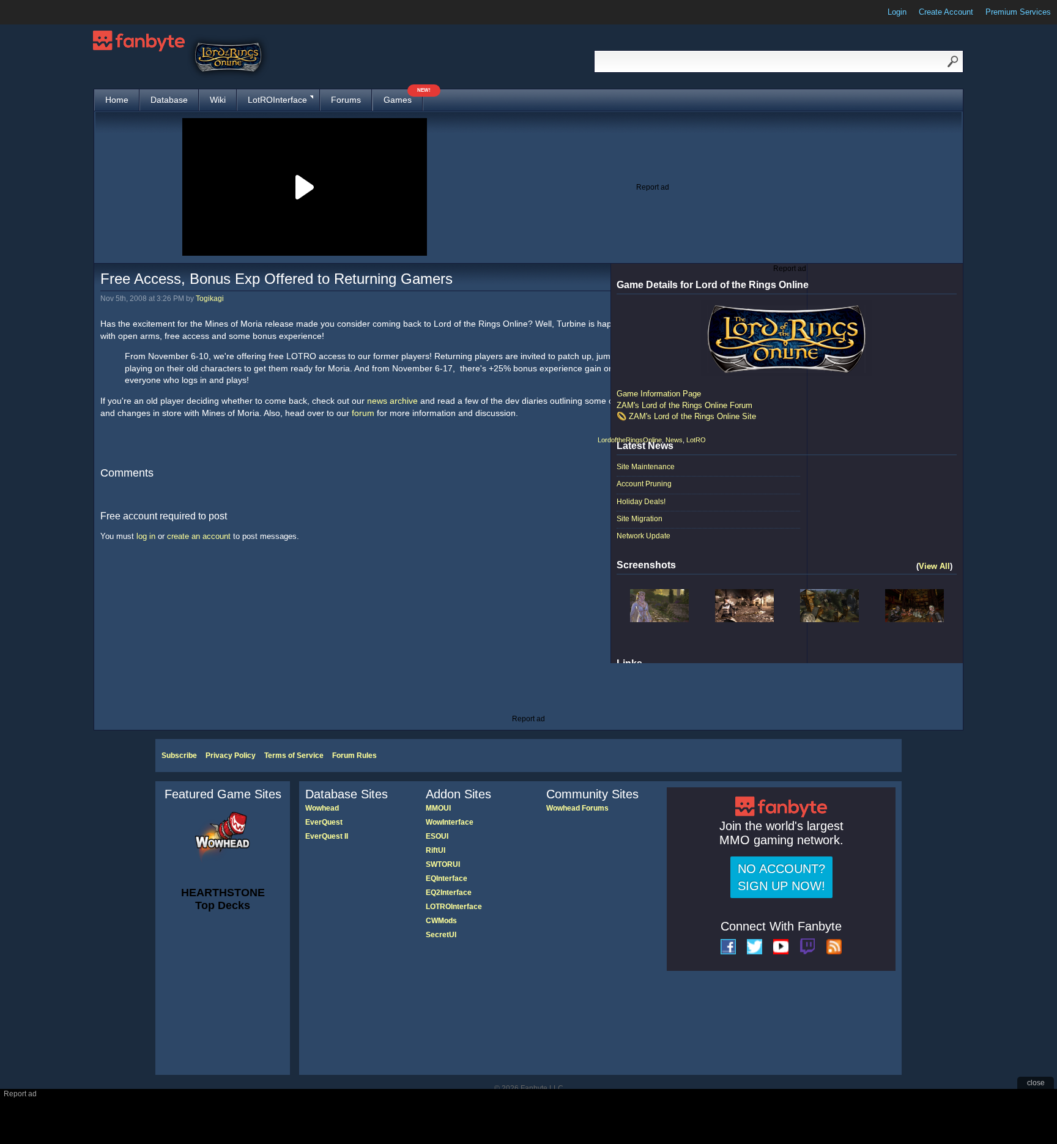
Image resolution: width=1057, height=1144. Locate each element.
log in (145, 536)
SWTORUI (443, 864)
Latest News (645, 445)
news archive (392, 401)
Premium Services (1018, 12)
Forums (346, 100)
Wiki (218, 100)
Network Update (643, 536)
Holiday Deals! (641, 501)
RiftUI (435, 850)
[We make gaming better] (39, 12)
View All (934, 566)
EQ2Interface (449, 892)
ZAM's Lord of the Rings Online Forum (684, 405)
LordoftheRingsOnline (630, 440)
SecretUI (441, 934)
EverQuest (324, 822)
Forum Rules (354, 755)
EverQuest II (326, 836)
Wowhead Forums (577, 808)
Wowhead (322, 808)
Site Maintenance (646, 466)
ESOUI (437, 836)
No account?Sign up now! (781, 877)
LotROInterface (277, 100)
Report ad (652, 187)
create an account (199, 536)
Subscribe (179, 755)
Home (116, 100)
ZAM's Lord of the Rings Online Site (692, 416)
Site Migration (639, 518)
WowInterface (449, 822)
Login (897, 12)
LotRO (696, 440)
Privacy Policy (231, 755)
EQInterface (446, 878)
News (674, 440)
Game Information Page (659, 393)
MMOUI (438, 808)
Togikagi (210, 298)
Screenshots (646, 565)
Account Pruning (644, 484)
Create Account (946, 12)
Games (403, 97)
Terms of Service (294, 755)
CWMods (441, 920)
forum (363, 413)
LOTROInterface (454, 906)
